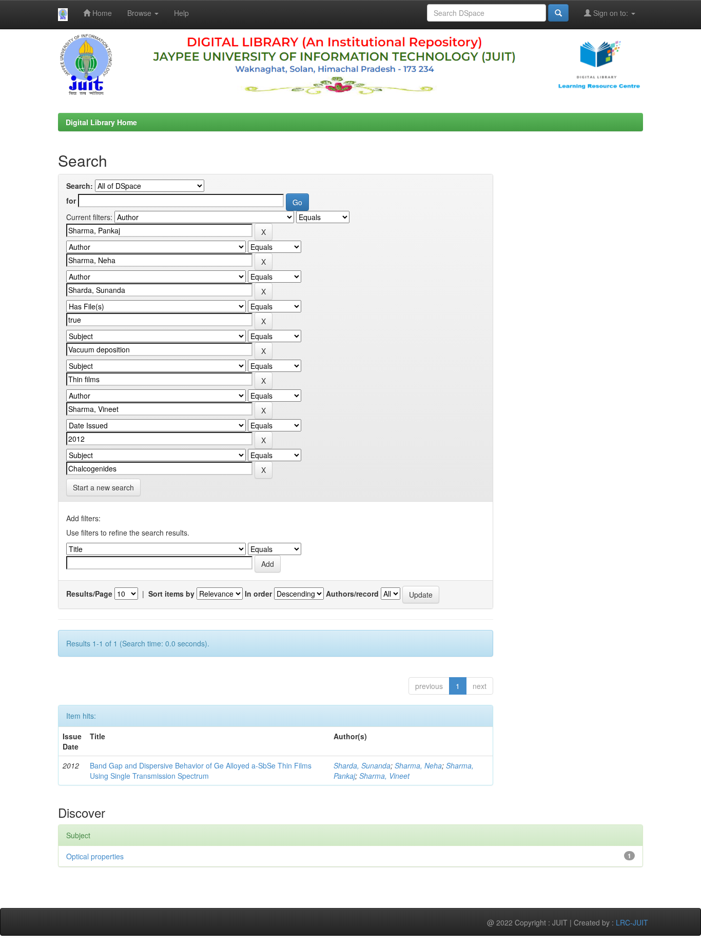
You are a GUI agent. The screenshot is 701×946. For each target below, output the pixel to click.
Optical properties (95, 856)
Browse (140, 13)
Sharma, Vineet (384, 776)
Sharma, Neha (418, 765)
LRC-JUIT (632, 922)
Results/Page (89, 593)
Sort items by (171, 593)
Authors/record (352, 593)
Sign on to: (610, 13)
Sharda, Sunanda (362, 765)
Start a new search (103, 487)
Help (181, 13)
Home (101, 13)
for (71, 200)
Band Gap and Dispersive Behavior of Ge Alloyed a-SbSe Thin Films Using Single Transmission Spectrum (200, 770)
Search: (79, 186)
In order (258, 593)
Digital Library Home (101, 122)
